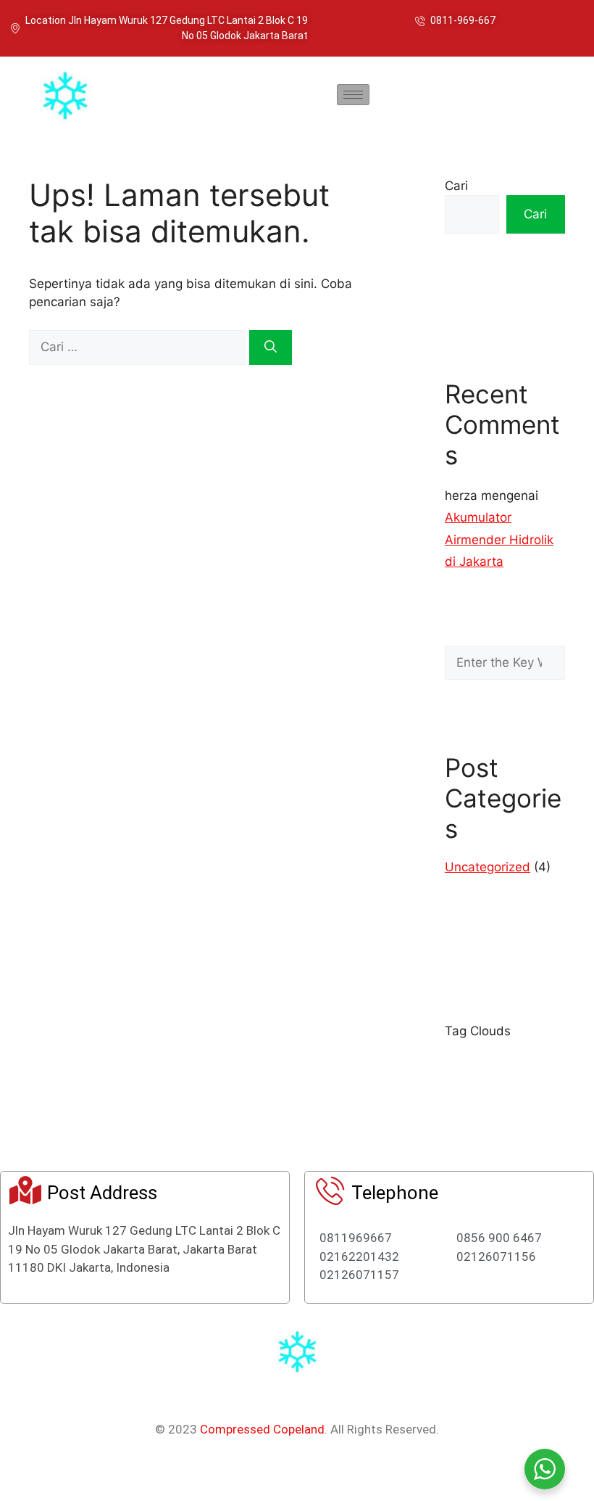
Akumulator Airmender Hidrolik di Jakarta (499, 539)
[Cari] (270, 347)
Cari (456, 185)
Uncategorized (487, 867)
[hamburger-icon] (353, 94)
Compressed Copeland (262, 1429)
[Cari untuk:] (139, 347)
